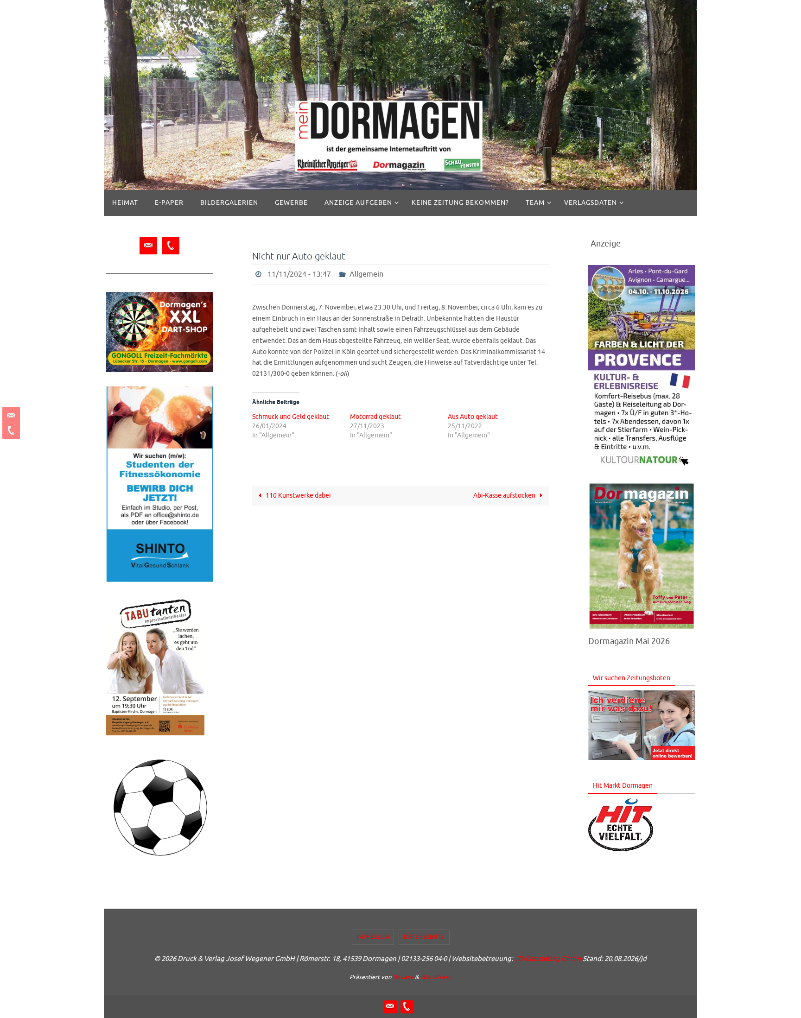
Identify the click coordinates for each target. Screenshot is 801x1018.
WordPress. (436, 977)
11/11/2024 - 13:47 (299, 274)
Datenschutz (424, 937)
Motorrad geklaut (375, 417)
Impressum (373, 937)
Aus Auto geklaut (473, 417)
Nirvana (403, 977)
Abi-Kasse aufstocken (505, 496)
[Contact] (9, 415)
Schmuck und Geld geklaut (290, 417)
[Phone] (9, 430)
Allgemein (366, 274)
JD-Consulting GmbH (548, 959)
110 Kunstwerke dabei (297, 496)
